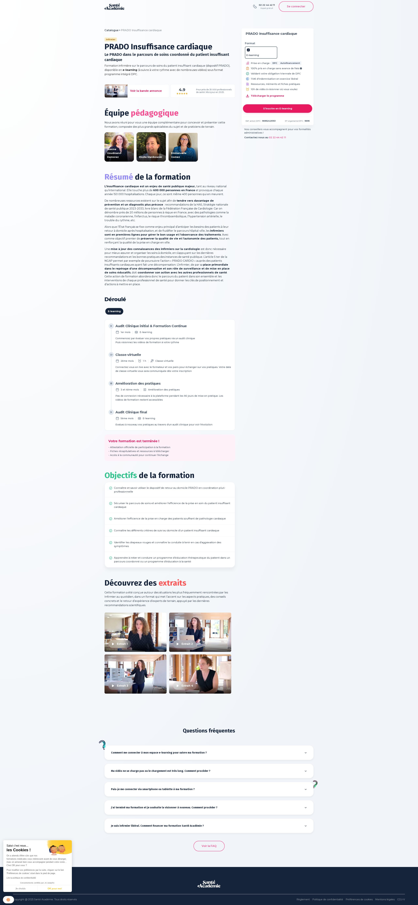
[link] (141, 30)
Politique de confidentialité (327, 899)
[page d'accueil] (114, 6)
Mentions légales (385, 899)
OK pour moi (55, 888)
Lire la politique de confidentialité (21, 878)
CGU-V (401, 899)
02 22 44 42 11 (277, 137)
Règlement (303, 899)
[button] (8, 899)
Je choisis (20, 888)
